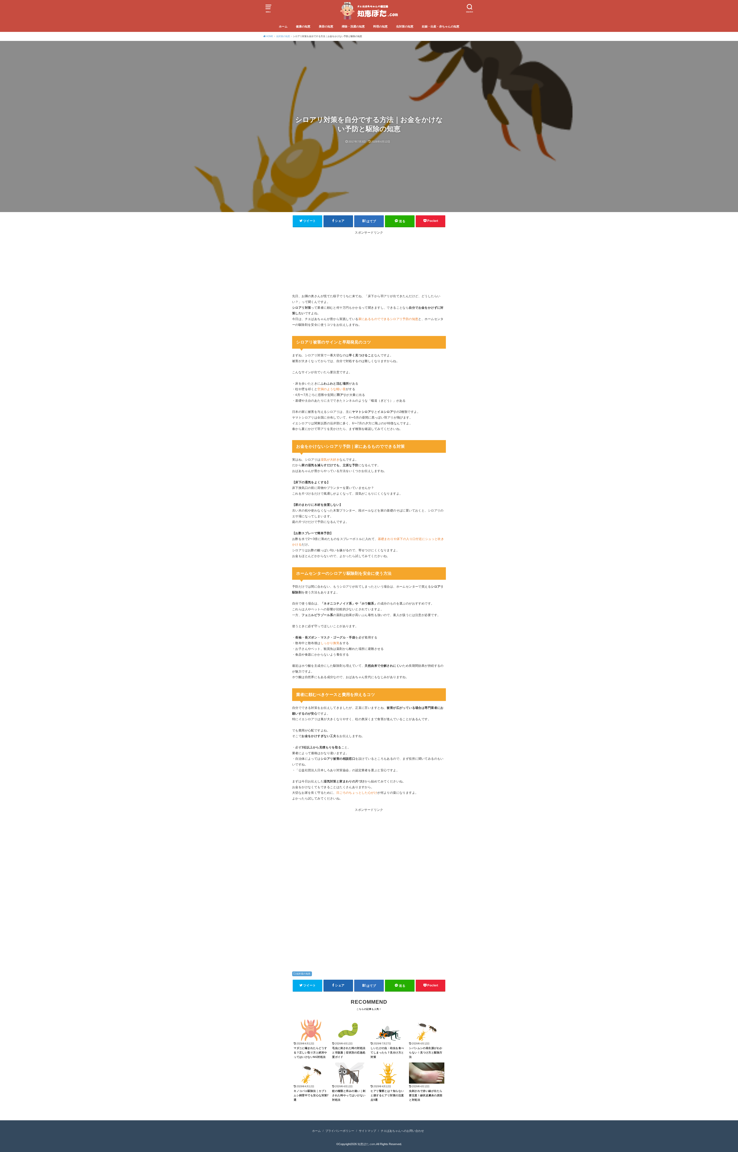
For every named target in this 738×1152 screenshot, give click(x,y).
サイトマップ (367, 1130)
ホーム (283, 26)
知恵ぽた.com (366, 1144)
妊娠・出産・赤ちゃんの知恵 (440, 26)
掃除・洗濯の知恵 (353, 26)
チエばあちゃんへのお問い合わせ (402, 1130)
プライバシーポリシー (339, 1130)
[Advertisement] (369, 263)
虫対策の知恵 (404, 26)
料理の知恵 (380, 26)
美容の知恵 (326, 26)
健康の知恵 (303, 26)
